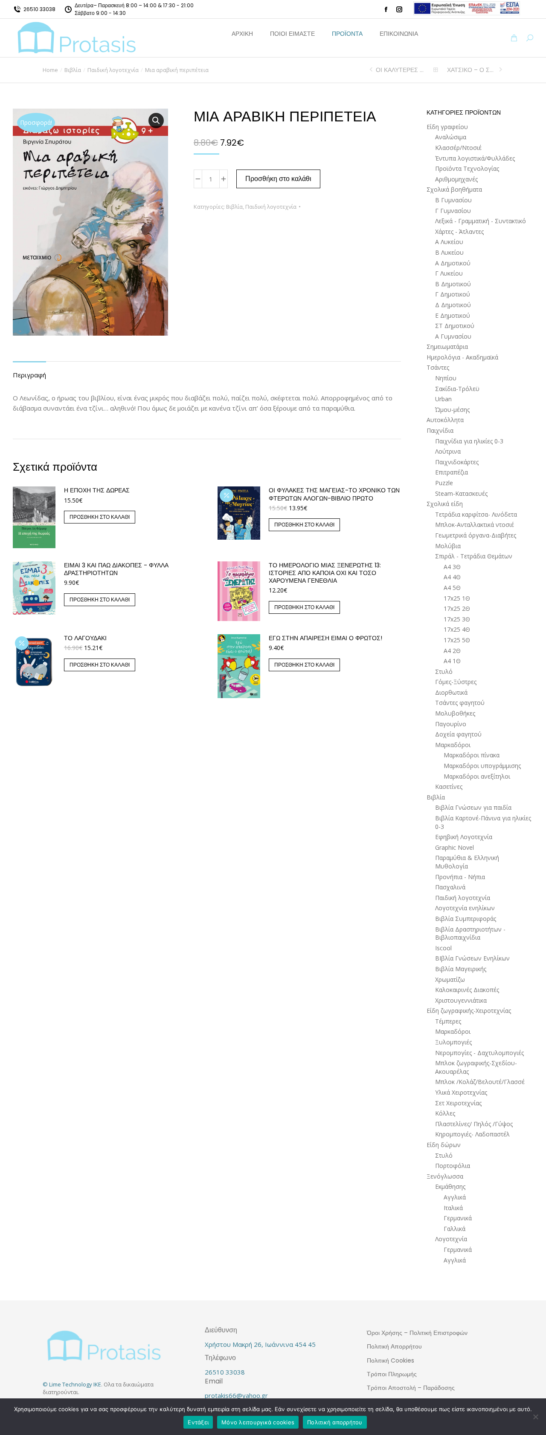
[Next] (499, 69)
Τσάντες (438, 367)
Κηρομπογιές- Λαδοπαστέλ (472, 1134)
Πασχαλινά (450, 887)
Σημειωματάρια (447, 346)
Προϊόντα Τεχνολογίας (467, 168)
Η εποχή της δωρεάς (97, 490)
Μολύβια (448, 546)
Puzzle (444, 483)
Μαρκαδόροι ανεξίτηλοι (477, 776)
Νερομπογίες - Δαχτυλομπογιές (479, 1053)
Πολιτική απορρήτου (335, 1422)
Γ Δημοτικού (452, 294)
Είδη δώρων (444, 1145)
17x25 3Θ (457, 619)
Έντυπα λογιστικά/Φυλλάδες (475, 158)
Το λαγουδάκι (85, 638)
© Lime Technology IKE (72, 1384)
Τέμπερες (448, 1021)
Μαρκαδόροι (452, 745)
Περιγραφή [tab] (29, 375)
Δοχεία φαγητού (458, 734)
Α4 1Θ (452, 661)
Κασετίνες (448, 786)
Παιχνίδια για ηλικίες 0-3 (469, 441)
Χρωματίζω (450, 979)
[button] (126, 7)
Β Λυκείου (449, 252)
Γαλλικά (454, 1229)
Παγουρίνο (450, 724)
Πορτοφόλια (452, 1166)
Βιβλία (234, 206)
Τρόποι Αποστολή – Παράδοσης (411, 1387)
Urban (443, 399)
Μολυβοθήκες (455, 713)
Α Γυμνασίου (453, 336)
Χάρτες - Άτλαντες (459, 231)
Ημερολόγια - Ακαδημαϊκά (462, 357)
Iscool (443, 948)
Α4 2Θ (452, 651)
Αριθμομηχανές (456, 179)
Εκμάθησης (450, 1186)
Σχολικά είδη (445, 504)
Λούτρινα (448, 451)
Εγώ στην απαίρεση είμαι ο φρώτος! (325, 638)
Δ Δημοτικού (453, 305)
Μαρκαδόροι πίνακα (472, 755)
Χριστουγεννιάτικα (461, 1000)
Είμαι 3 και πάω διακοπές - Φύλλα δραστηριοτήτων (116, 569)
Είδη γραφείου (447, 127)
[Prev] (372, 69)
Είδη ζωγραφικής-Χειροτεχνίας (469, 1011)
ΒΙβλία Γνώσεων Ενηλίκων (472, 958)
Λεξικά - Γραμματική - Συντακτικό (480, 221)
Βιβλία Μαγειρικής (460, 969)
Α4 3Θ (452, 567)
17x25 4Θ (457, 629)
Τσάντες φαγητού (460, 703)
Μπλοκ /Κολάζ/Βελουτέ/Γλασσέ (480, 1082)
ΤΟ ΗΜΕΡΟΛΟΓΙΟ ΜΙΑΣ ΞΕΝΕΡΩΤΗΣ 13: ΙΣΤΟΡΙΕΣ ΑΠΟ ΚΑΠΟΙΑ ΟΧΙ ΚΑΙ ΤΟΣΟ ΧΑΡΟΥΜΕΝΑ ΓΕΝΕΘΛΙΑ (325, 573)
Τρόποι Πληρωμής (392, 1374)
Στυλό (444, 671)
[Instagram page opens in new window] (399, 9)
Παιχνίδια (440, 430)
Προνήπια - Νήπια (460, 877)
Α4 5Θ (452, 588)
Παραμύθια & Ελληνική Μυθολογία (467, 862)
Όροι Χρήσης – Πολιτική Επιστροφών (417, 1333)
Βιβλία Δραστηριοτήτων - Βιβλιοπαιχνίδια (470, 933)
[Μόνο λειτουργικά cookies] (535, 1416)
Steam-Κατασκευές (461, 493)
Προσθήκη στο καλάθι (278, 179)
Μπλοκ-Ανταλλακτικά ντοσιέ (474, 525)
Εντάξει (198, 1422)
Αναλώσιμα (450, 137)
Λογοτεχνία (451, 1239)
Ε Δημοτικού (452, 315)
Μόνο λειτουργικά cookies (257, 1422)
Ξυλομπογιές (453, 1042)
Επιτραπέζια (451, 472)
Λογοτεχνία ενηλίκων (465, 908)
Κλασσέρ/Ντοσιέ (458, 148)
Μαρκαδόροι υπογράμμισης (482, 766)
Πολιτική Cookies (390, 1360)
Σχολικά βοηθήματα (454, 189)
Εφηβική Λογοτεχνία (463, 837)
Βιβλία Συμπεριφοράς (465, 918)
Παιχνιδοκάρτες (457, 462)
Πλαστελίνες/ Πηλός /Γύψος (474, 1124)
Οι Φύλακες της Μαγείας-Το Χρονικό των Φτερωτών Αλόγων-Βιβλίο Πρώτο (334, 494)
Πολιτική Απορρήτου (394, 1346)
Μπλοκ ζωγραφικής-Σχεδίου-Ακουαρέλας (476, 1067)
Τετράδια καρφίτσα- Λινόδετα (476, 514)
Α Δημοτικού (452, 263)
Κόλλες (445, 1113)
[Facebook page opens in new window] (386, 9)
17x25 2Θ (457, 608)
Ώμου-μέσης (452, 409)
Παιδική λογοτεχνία (270, 206)
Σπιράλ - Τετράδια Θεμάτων (473, 556)
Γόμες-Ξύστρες (455, 682)
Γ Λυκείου (449, 273)
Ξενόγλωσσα (445, 1176)
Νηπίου (445, 378)
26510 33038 (39, 9)
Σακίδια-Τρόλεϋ (457, 389)
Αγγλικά (455, 1197)
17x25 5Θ (457, 640)
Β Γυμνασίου (453, 200)
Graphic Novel (454, 847)
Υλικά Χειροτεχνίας (461, 1092)
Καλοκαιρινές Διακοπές (467, 990)
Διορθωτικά (451, 692)
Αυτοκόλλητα (445, 420)
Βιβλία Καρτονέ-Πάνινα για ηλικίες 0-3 (483, 822)
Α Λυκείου (449, 242)
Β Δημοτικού (453, 284)
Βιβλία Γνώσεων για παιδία (473, 807)
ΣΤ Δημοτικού (454, 326)
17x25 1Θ (457, 598)
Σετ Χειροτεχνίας (458, 1103)
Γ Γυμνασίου (453, 211)
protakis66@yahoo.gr (236, 1395)
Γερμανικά (458, 1218)
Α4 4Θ (452, 577)
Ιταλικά (453, 1208)
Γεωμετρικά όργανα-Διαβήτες (475, 535)
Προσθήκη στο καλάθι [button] (100, 517)
